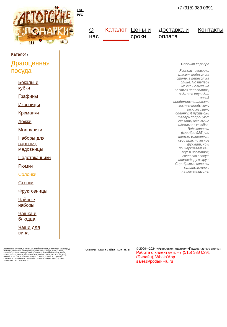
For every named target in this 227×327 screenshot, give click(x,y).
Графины (28, 96)
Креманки (28, 113)
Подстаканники (34, 157)
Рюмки (25, 166)
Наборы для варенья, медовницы (31, 144)
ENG (80, 10)
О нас (94, 32)
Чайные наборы (26, 202)
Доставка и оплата (174, 32)
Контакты (210, 29)
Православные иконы (204, 248)
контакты (123, 249)
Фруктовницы (32, 191)
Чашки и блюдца (27, 216)
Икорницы (29, 104)
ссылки (91, 249)
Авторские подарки (171, 248)
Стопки (25, 182)
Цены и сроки (141, 32)
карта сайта (106, 249)
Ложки (25, 121)
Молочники (30, 129)
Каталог (18, 54)
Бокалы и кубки (28, 85)
